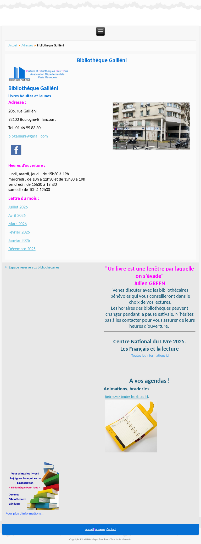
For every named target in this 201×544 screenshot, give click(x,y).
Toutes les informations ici (150, 356)
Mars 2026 (17, 224)
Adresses (27, 45)
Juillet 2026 (18, 207)
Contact (111, 529)
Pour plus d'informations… (24, 514)
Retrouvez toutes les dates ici (126, 397)
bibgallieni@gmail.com (28, 136)
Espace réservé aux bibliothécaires (34, 268)
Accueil (13, 45)
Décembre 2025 (22, 249)
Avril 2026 (17, 216)
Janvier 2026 (19, 241)
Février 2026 (19, 232)
